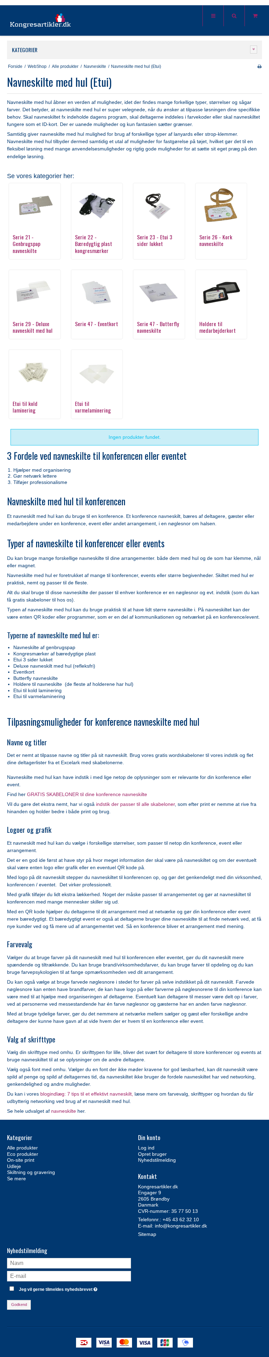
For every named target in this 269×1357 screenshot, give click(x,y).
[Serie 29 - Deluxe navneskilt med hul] (35, 292)
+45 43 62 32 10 (181, 1219)
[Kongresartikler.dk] (41, 21)
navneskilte (63, 1111)
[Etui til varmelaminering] (97, 372)
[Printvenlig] (259, 66)
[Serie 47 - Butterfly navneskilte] (159, 292)
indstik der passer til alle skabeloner (135, 804)
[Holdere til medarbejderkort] (221, 292)
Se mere (16, 1178)
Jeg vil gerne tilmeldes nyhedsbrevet (75, 1288)
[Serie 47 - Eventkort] (97, 292)
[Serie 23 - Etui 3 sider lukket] (159, 205)
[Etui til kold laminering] (35, 372)
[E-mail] (69, 1276)
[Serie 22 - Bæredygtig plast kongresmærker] (97, 205)
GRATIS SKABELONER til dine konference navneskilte (87, 794)
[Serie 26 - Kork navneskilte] (221, 205)
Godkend (19, 1304)
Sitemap (147, 1234)
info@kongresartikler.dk (181, 1226)
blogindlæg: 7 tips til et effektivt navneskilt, (86, 1094)
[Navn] (69, 1263)
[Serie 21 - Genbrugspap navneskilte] (35, 205)
